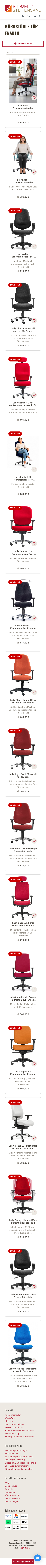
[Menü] (5, 16)
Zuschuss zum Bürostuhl (17, 1466)
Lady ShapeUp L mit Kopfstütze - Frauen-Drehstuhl (23, 924)
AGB (7, 1483)
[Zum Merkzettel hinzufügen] (34, 97)
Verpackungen (12, 1501)
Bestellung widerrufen (23, 1562)
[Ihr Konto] (35, 16)
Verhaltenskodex (13, 1498)
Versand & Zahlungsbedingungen (21, 1463)
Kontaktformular (13, 1415)
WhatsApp (10, 1418)
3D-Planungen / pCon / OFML (19, 1457)
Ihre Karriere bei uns (14, 1424)
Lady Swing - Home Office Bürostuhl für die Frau (23, 1221)
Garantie (9, 1489)
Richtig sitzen (11, 1453)
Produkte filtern (25, 43)
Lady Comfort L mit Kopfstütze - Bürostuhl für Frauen (23, 404)
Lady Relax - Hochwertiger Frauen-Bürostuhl (23, 850)
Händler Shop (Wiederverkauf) (19, 1430)
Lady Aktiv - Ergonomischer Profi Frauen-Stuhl (23, 255)
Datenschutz (11, 1486)
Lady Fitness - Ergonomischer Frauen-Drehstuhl (23, 627)
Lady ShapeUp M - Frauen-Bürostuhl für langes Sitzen (23, 999)
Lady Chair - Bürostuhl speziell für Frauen (23, 329)
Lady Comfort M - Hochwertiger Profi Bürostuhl (23, 479)
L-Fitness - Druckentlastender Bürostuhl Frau (23, 181)
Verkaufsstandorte (14, 1427)
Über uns (9, 1421)
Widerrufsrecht (12, 1495)
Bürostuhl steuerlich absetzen (19, 1469)
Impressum (10, 1492)
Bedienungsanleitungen (16, 1450)
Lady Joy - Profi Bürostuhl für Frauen (23, 775)
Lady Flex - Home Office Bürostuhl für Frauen (23, 701)
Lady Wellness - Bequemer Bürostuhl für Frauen (23, 1370)
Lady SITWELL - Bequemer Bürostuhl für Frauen (23, 1147)
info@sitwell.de (25, 1547)
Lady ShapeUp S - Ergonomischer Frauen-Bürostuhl (23, 1073)
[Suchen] (23, 16)
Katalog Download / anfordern (19, 1437)
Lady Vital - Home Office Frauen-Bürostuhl (23, 1295)
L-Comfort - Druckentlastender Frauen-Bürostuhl (23, 107)
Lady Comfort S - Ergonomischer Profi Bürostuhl (23, 553)
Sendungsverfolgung (15, 1460)
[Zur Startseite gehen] (23, 8)
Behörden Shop (12, 1433)
